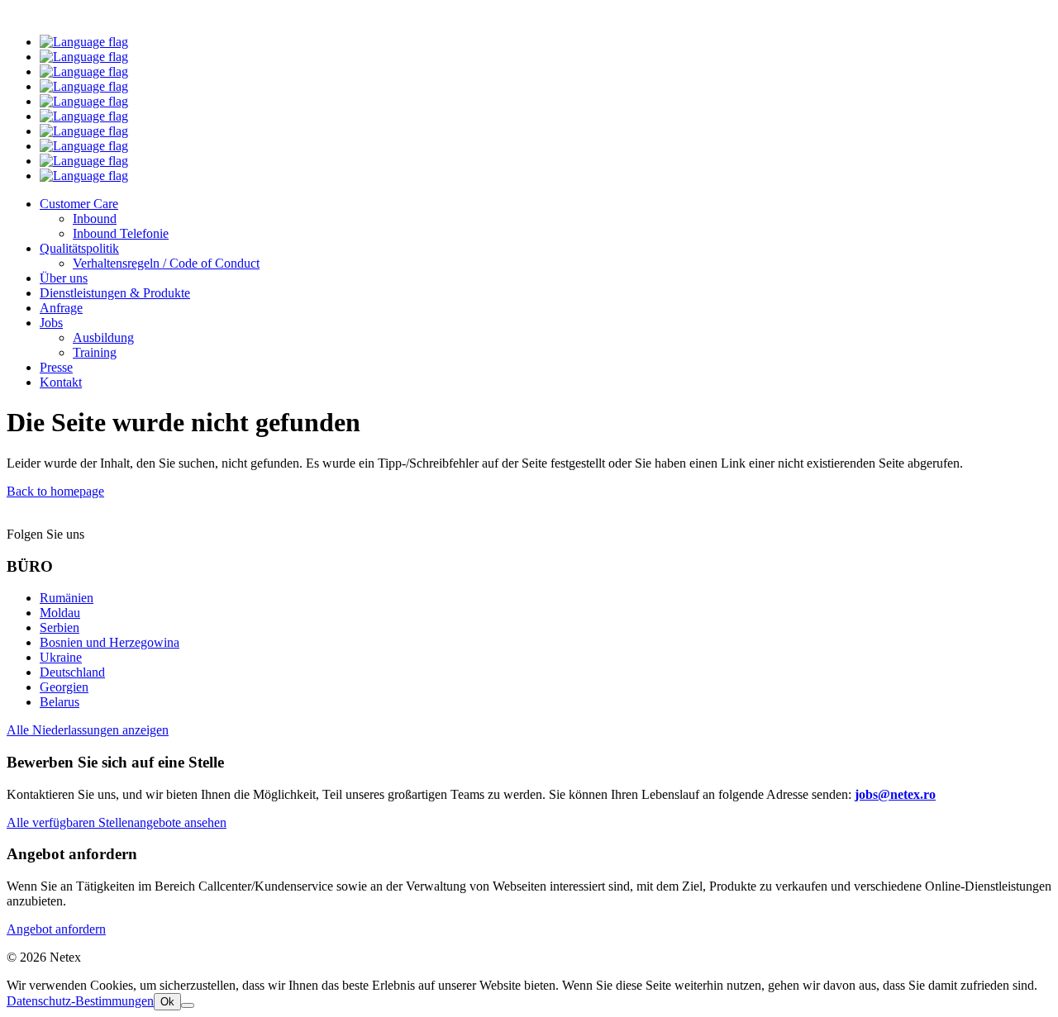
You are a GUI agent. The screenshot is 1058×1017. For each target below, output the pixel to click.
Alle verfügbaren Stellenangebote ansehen (116, 822)
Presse (56, 367)
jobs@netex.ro (895, 794)
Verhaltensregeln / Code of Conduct (166, 263)
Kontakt (61, 382)
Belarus (59, 702)
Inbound (95, 218)
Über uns (64, 278)
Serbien (59, 627)
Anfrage (61, 308)
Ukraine (61, 657)
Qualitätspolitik (79, 248)
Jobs (51, 323)
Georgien (64, 687)
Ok (167, 1002)
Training (95, 352)
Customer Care (79, 204)
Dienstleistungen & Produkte (115, 293)
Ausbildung (103, 337)
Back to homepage (55, 491)
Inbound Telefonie (121, 233)
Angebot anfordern (56, 929)
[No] (187, 1005)
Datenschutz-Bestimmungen (80, 1001)
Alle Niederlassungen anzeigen (88, 730)
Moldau (60, 613)
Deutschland (72, 672)
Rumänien (66, 598)
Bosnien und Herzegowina (109, 642)
